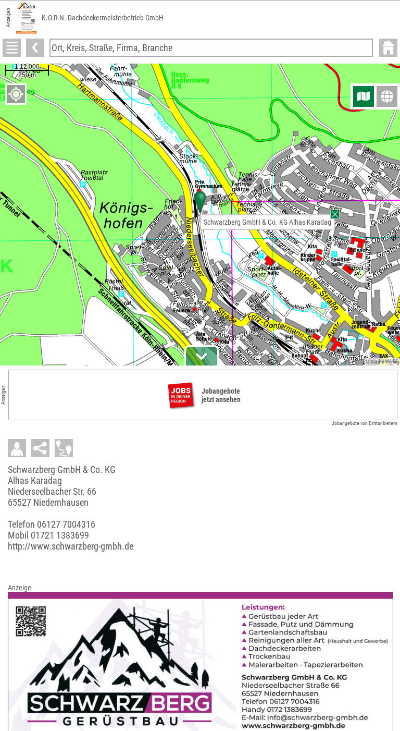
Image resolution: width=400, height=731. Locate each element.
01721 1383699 (60, 535)
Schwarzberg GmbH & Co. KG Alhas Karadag (267, 222)
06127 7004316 (66, 524)
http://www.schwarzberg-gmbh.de (70, 546)
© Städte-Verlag (382, 361)
